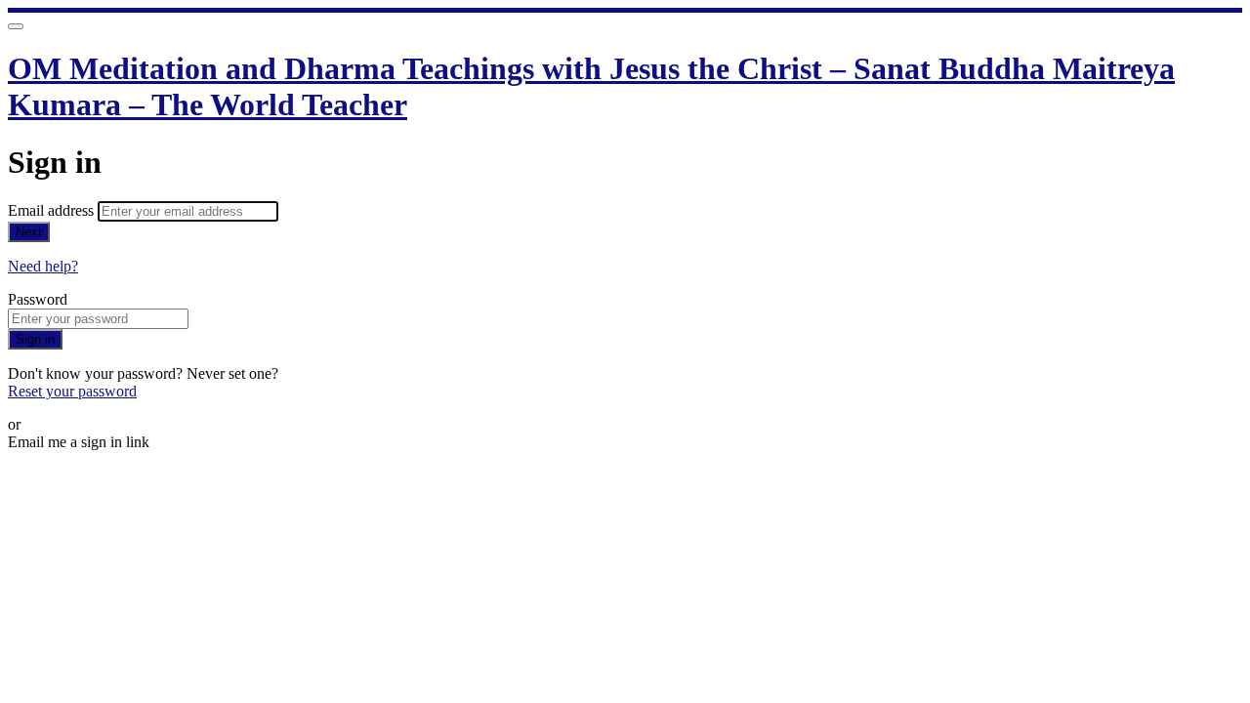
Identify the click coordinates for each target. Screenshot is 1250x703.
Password (37, 299)
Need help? (43, 266)
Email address (53, 210)
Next (29, 232)
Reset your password (72, 391)
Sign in (35, 339)
